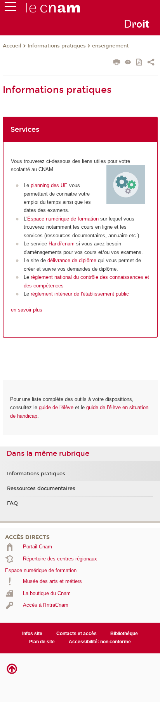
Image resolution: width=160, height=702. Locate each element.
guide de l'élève (56, 407)
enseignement (110, 46)
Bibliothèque (124, 633)
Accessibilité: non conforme (100, 641)
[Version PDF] (139, 63)
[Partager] (151, 63)
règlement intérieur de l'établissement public (80, 294)
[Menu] (10, 8)
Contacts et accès (76, 633)
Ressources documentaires (41, 488)
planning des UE (49, 185)
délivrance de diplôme (71, 260)
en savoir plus (26, 310)
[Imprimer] (116, 63)
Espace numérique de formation (63, 219)
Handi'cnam (62, 244)
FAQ (12, 503)
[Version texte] (128, 63)
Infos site (32, 633)
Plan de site (42, 641)
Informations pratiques (57, 46)
